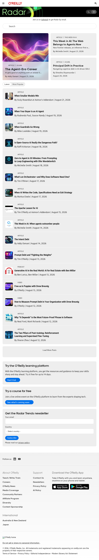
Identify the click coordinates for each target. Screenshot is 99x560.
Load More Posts (49, 350)
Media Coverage (11, 490)
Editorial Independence (40, 553)
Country (8, 426)
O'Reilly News (9, 486)
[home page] (15, 3)
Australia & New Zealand (14, 520)
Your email (9, 417)
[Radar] (22, 12)
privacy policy (24, 442)
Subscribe (11, 438)
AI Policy (37, 490)
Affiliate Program (11, 498)
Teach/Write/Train (11, 478)
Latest (6, 84)
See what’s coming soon (18, 402)
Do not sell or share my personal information (21, 543)
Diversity (7, 502)
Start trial (11, 379)
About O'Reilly (11, 472)
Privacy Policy (39, 486)
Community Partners (12, 494)
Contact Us (38, 478)
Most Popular (18, 84)
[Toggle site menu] (3, 3)
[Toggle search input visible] (96, 3)
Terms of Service (9, 553)
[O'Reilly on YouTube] (19, 459)
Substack (44, 19)
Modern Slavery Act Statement (64, 553)
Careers (6, 482)
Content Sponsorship (13, 506)
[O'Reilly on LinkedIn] (14, 459)
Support (38, 472)
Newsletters (38, 482)
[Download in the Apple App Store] (60, 489)
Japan (6, 524)
